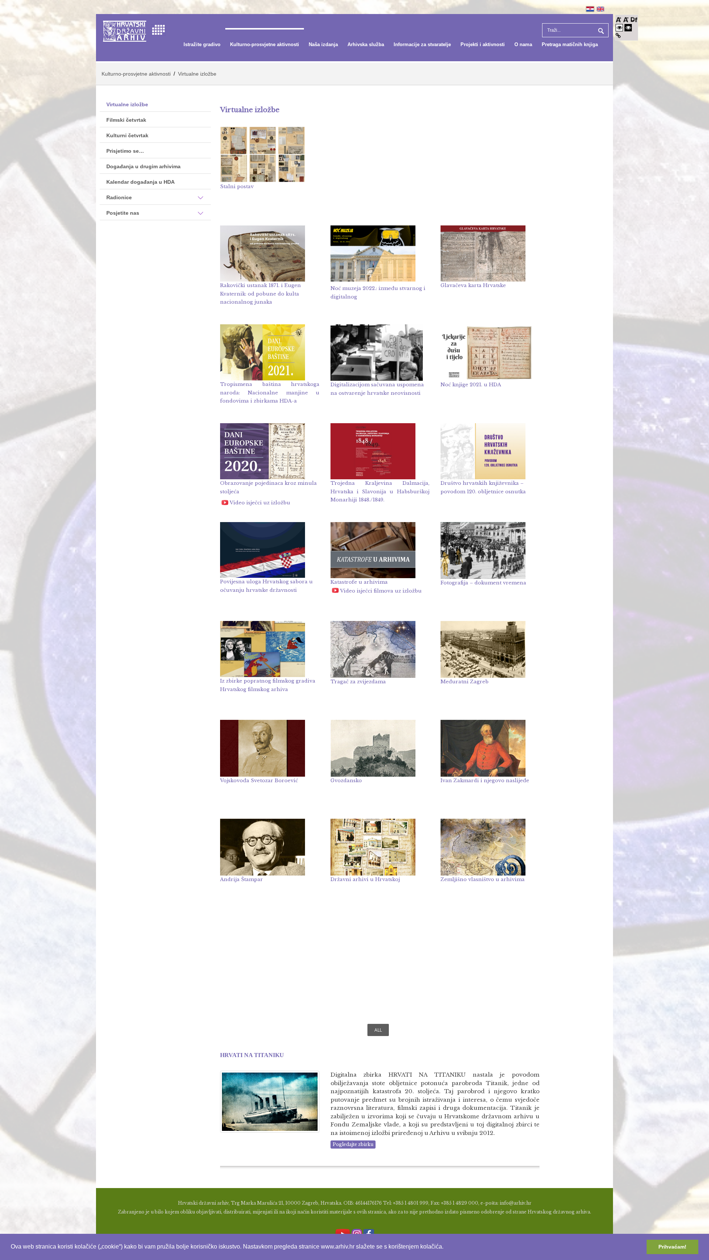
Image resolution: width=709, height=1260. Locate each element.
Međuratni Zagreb (465, 682)
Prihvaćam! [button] (672, 1247)
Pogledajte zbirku (353, 1144)
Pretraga (600, 30)
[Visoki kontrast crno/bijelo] (628, 27)
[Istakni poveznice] (618, 35)
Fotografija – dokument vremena (483, 583)
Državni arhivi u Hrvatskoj (365, 879)
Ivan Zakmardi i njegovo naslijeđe (485, 780)
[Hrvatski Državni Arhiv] (125, 30)
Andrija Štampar (241, 879)
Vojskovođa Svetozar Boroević (259, 780)
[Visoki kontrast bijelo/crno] (619, 27)
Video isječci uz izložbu (260, 503)
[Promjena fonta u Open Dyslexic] (634, 19)
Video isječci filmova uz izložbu (381, 591)
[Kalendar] (158, 29)
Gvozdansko (346, 780)
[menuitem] (202, 44)
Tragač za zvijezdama (358, 682)
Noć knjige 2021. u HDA (471, 385)
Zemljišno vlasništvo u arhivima (483, 879)
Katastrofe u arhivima (359, 582)
